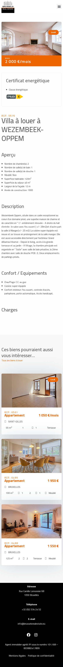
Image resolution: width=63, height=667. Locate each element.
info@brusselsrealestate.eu (31, 623)
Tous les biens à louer (12, 360)
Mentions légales (17, 655)
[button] (59, 6)
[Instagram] (36, 635)
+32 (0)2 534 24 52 (31, 609)
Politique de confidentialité (41, 655)
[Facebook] (28, 635)
